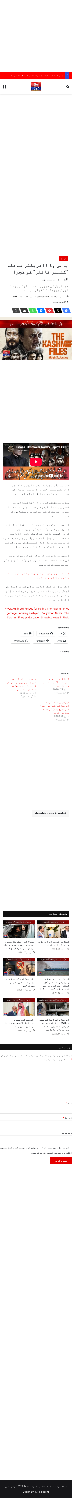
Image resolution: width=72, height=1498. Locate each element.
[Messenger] (40, 310)
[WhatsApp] (31, 310)
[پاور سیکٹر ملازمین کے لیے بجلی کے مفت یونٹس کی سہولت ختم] (19, 967)
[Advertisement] (36, 36)
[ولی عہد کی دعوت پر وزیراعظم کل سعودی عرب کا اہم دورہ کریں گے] (19, 1007)
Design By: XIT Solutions (36, 1491)
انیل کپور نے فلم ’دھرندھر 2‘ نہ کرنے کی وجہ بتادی (56, 682)
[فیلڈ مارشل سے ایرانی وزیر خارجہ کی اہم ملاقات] (53, 929)
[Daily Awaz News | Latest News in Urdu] (36, 86)
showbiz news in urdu (50, 813)
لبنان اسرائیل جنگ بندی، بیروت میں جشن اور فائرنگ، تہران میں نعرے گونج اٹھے (19, 945)
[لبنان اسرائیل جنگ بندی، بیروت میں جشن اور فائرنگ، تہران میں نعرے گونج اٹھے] (19, 929)
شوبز (63, 258)
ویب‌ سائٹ (67, 1132)
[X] (56, 310)
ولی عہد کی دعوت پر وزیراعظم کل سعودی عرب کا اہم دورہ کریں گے (20, 1023)
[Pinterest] (48, 310)
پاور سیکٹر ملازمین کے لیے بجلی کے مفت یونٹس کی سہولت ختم (20, 982)
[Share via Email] (23, 310)
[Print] (15, 310)
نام (69, 1103)
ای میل (67, 1118)
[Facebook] (65, 310)
